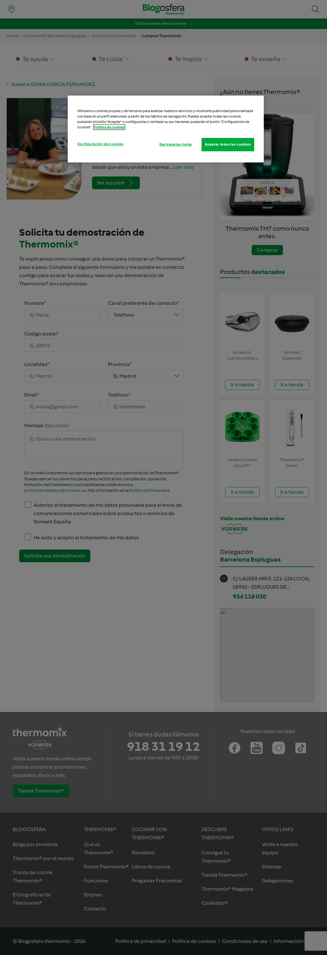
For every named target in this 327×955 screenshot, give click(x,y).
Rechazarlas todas (175, 144)
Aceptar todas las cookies (228, 144)
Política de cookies (109, 127)
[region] (166, 129)
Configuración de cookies (100, 144)
